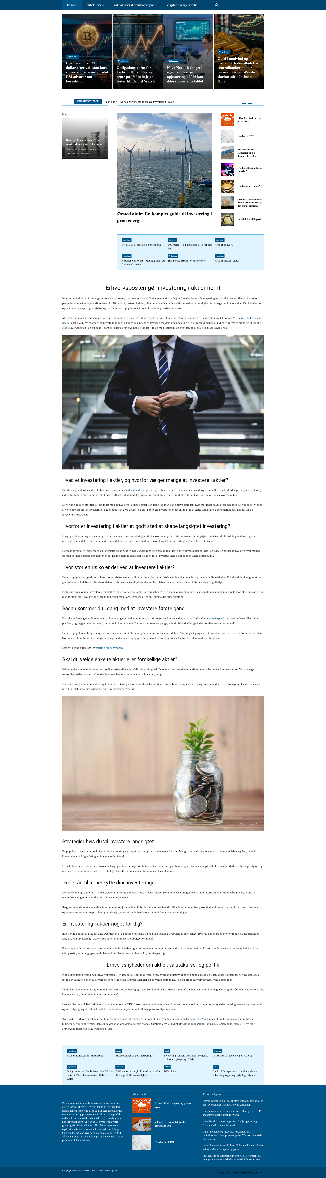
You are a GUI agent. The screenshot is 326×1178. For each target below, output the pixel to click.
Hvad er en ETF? (246, 136)
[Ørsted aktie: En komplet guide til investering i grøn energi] (164, 160)
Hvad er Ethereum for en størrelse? (187, 260)
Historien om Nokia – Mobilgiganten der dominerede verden (248, 152)
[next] (250, 101)
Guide (167, 1051)
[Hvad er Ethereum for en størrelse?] (227, 169)
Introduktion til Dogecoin (250, 219)
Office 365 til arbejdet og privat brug (141, 244)
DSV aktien (170, 1071)
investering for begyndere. (107, 647)
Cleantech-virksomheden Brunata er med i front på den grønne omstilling (250, 202)
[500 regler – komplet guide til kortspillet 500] (141, 1124)
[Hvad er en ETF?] (227, 136)
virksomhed (133, 490)
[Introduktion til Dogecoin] (227, 219)
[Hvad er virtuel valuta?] (227, 186)
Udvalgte (172, 240)
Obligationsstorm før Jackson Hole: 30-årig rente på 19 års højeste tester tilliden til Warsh (90, 1075)
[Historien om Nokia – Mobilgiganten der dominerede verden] (227, 152)
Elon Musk (202, 1018)
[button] (217, 5)
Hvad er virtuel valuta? (249, 186)
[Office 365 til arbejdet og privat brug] (227, 119)
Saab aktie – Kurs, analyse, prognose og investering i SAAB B (142, 101)
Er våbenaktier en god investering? (134, 1055)
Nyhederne (72, 56)
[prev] (244, 101)
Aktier (118, 1051)
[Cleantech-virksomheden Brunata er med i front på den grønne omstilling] (227, 202)
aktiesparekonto (220, 618)
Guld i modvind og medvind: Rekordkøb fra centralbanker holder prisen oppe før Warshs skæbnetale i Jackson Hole (233, 1135)
